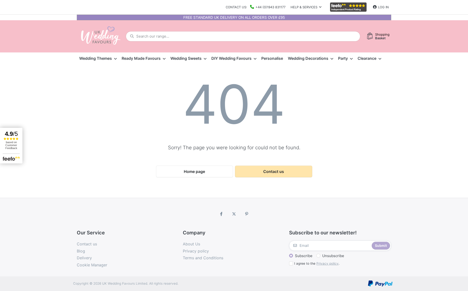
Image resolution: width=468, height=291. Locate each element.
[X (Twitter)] (234, 214)
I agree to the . (317, 263)
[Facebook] (221, 214)
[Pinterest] (246, 214)
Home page (194, 171)
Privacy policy (327, 263)
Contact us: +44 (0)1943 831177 (255, 7)
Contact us (273, 171)
